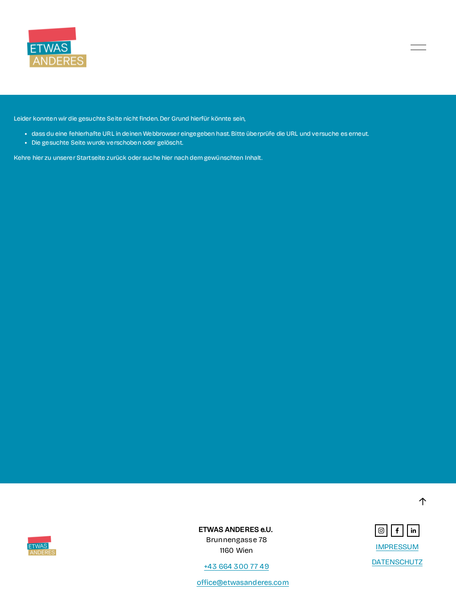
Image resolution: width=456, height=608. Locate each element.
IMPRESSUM (397, 546)
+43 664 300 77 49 (236, 566)
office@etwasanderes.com (243, 582)
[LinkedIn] (413, 530)
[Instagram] (381, 530)
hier (38, 158)
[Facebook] (397, 530)
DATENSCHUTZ (397, 562)
